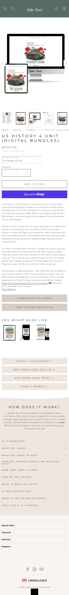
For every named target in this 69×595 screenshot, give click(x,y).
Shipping (5, 151)
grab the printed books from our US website (25, 283)
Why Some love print (32, 378)
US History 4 (31, 130)
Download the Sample (34, 298)
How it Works (32, 386)
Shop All (5, 130)
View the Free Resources (34, 307)
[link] (56, 8)
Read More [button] (7, 289)
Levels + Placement (32, 361)
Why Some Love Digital (32, 369)
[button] (5, 8)
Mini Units (17, 130)
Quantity (6, 167)
